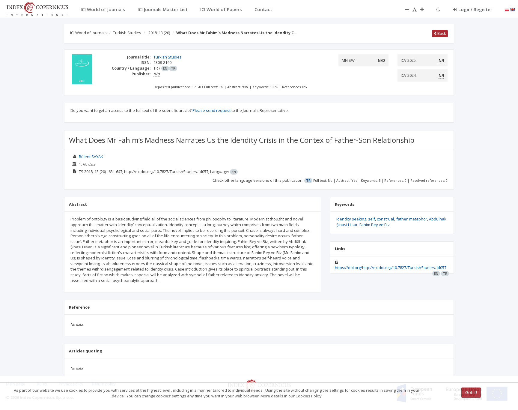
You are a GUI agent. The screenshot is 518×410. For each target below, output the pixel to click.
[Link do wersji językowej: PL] (507, 9)
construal (385, 219)
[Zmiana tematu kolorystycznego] (438, 9)
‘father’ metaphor (411, 219)
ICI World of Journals (88, 32)
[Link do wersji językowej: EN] (512, 9)
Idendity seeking (351, 219)
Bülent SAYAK (91, 156)
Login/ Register (475, 9)
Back (441, 33)
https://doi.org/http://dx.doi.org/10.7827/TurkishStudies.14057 (390, 267)
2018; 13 (159, 32)
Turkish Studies (127, 32)
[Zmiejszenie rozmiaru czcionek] (404, 9)
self (371, 219)
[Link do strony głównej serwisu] (37, 8)
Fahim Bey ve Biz (374, 224)
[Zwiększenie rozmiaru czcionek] (425, 9)
